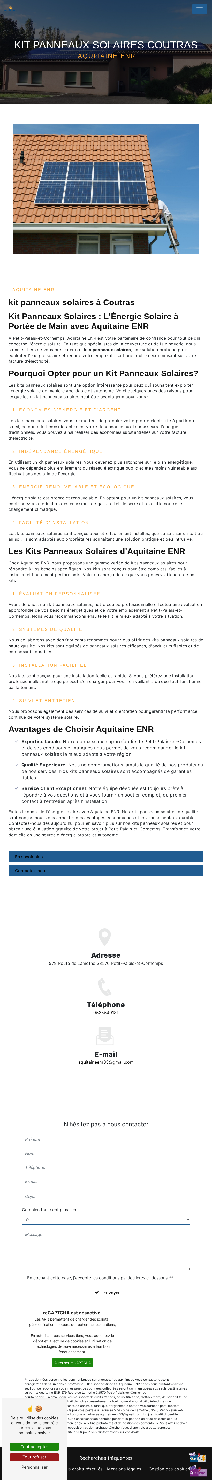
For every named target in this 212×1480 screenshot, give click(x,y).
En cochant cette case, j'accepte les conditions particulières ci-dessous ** (100, 1277)
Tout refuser (34, 1457)
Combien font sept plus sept (50, 1209)
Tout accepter (34, 1446)
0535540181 (105, 1012)
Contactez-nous (31, 870)
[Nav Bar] (199, 9)
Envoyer (111, 1292)
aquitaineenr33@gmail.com (106, 1062)
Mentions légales (124, 1468)
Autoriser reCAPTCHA (72, 1362)
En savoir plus (29, 856)
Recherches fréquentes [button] (106, 1458)
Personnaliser (34, 1467)
